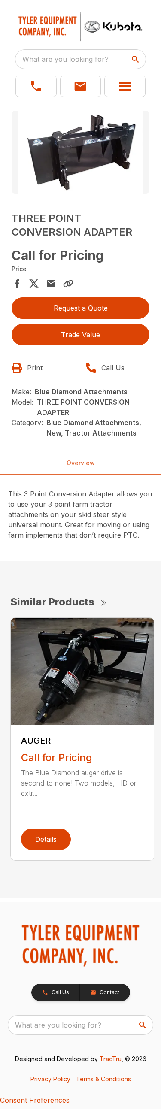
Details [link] (46, 839)
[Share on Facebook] (17, 283)
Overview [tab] (81, 462)
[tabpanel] (81, 153)
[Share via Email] (51, 283)
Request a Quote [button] (81, 308)
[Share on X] (34, 283)
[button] (36, 86)
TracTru (111, 1058)
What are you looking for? (65, 59)
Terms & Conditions (103, 1079)
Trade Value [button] (80, 334)
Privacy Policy (50, 1079)
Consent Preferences (35, 1100)
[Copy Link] (68, 283)
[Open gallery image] (81, 152)
